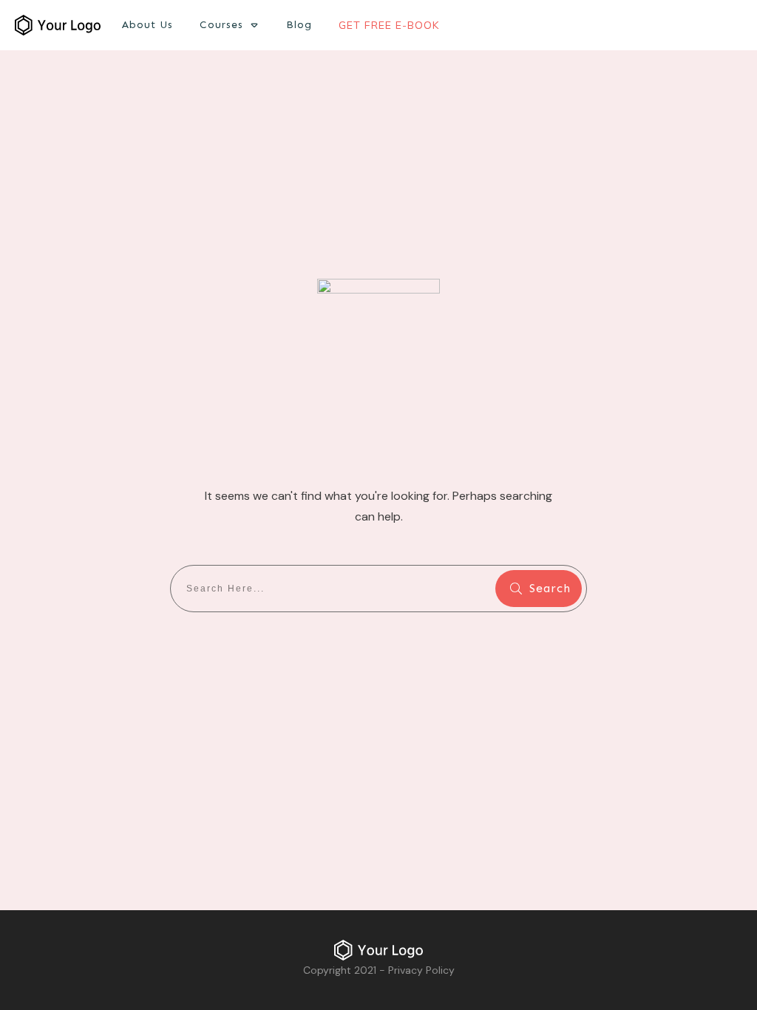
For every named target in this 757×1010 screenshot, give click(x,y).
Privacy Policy (421, 970)
